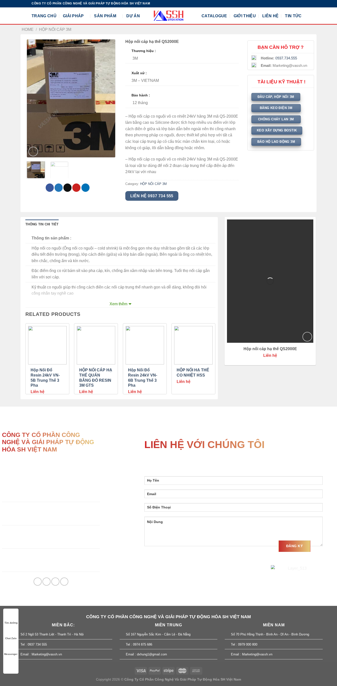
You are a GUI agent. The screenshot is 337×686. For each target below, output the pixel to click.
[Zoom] (33, 151)
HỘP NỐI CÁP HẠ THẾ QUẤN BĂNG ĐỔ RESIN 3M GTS (95, 377)
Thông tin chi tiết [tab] (42, 224)
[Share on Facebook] (50, 187)
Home (28, 29)
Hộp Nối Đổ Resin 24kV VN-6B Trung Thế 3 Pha (142, 377)
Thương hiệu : (143, 51)
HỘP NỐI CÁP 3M (55, 29)
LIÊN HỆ (270, 16)
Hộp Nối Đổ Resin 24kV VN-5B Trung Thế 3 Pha (45, 377)
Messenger (11, 654)
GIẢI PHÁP (73, 16)
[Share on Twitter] (59, 187)
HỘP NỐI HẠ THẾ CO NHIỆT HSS (193, 372)
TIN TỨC (293, 16)
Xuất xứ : (139, 73)
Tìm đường (11, 622)
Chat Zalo (11, 638)
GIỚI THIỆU (245, 16)
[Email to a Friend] (67, 187)
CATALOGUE (214, 16)
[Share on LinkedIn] (85, 187)
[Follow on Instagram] (293, 3)
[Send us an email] (302, 3)
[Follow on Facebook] (288, 3)
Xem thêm (118, 304)
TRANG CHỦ (44, 16)
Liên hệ (37, 392)
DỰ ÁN (133, 16)
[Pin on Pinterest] (76, 187)
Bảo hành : (140, 95)
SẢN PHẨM (105, 16)
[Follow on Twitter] (298, 3)
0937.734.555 (286, 58)
